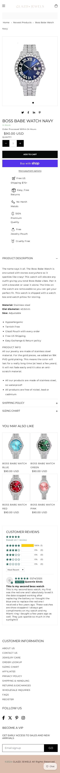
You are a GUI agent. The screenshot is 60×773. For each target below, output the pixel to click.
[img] (22, 578)
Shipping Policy (13, 402)
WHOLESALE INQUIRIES (16, 690)
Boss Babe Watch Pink (42, 506)
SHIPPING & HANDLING (15, 680)
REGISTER (8, 699)
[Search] (54, 15)
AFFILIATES (9, 671)
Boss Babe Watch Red (14, 506)
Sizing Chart (11, 410)
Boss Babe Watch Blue (14, 465)
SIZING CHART (10, 666)
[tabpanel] (30, 70)
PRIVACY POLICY (12, 676)
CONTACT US (10, 653)
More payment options (30, 171)
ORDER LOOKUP (12, 662)
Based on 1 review (16, 540)
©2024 (9, 761)
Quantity (7, 137)
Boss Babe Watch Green (42, 465)
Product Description (17, 258)
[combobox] (30, 15)
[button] (13, 545)
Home (6, 22)
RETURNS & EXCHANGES (16, 685)
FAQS (5, 694)
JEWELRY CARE (11, 657)
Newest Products (22, 22)
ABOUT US (8, 648)
